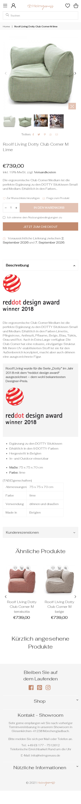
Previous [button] (5, 73)
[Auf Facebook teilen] (33, 134)
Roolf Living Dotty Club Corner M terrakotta (22, 607)
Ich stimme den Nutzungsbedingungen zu (34, 217)
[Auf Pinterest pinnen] (45, 134)
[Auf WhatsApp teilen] (51, 134)
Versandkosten (44, 172)
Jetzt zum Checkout (40, 227)
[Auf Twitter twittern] (39, 134)
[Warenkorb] (76, 5)
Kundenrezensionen (22, 532)
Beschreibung (17, 265)
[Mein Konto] (13, 5)
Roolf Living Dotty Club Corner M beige (59, 607)
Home (6, 26)
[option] (40, 73)
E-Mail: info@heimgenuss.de (40, 755)
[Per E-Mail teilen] (56, 134)
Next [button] (75, 73)
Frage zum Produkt (57, 198)
